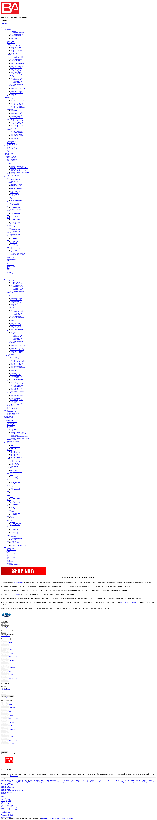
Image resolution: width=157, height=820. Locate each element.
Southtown (99, 780)
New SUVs (10, 65)
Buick (8, 178)
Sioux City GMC (27, 782)
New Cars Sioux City (16, 47)
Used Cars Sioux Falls (16, 110)
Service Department (12, 157)
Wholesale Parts (11, 162)
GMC (8, 190)
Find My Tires (11, 160)
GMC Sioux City (14, 194)
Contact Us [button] (7, 260)
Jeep (8, 201)
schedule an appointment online (128, 602)
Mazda (9, 232)
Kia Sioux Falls (14, 241)
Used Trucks (10, 119)
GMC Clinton (14, 196)
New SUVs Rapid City (16, 71)
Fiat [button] (8, 491)
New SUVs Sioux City (16, 68)
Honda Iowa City (14, 226)
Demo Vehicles (11, 43)
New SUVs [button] (10, 319)
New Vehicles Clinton (16, 38)
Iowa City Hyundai (6, 782)
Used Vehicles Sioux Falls (17, 100)
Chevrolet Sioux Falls (16, 184)
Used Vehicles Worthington (17, 107)
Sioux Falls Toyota (23, 780)
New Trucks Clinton (15, 62)
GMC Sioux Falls (15, 191)
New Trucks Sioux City (16, 57)
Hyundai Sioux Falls (15, 237)
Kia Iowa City (14, 244)
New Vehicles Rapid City (17, 37)
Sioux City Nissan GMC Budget (56, 782)
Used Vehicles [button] (7, 97)
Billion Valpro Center (16, 169)
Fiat (8, 215)
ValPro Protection (11, 173)
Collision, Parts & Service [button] (10, 156)
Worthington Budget (6, 783)
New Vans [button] (10, 330)
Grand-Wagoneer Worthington (18, 254)
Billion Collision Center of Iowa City (20, 172)
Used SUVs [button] (10, 392)
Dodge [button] (9, 479)
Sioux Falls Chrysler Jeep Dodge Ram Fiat (69, 780)
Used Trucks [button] (10, 380)
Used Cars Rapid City (16, 115)
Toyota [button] (9, 500)
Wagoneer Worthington (16, 250)
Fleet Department (11, 259)
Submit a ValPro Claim (13, 175)
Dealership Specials (12, 147)
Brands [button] (6, 176)
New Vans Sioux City (16, 78)
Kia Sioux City (14, 243)
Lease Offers (10, 41)
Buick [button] (8, 444)
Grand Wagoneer (11, 251)
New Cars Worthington (16, 53)
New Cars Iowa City (15, 49)
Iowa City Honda (148, 780)
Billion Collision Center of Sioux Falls (20, 166)
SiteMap (71, 818)
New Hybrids (10, 96)
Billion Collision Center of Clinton (19, 171)
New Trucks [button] (10, 307)
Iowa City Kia (17, 782)
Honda (9, 225)
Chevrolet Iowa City (15, 185)
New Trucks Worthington (17, 63)
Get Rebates (4, 752)
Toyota (9, 221)
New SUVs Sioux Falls (16, 66)
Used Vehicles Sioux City (17, 101)
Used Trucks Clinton (15, 126)
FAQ (8, 269)
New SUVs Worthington (16, 74)
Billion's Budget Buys (13, 144)
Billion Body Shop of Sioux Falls (19, 168)
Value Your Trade (8, 153)
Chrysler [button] (9, 467)
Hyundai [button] (9, 520)
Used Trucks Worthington (17, 128)
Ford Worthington (15, 219)
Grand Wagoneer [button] (11, 541)
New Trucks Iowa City (16, 59)
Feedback (9, 272)
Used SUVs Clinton (15, 137)
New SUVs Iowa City (16, 69)
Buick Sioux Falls (15, 179)
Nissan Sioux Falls (15, 229)
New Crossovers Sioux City (17, 88)
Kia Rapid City (14, 246)
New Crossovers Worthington (18, 94)
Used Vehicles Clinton (16, 106)
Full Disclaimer (14, 776)
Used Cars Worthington (16, 118)
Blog (8, 268)
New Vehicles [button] (7, 29)
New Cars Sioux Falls (16, 46)
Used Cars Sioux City (16, 112)
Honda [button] (9, 505)
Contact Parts (10, 163)
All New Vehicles (11, 31)
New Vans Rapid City (16, 81)
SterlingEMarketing (46, 818)
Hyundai (9, 235)
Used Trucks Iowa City (16, 123)
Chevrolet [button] (9, 450)
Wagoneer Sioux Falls (16, 248)
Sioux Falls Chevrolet (88, 780)
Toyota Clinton (14, 223)
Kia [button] (8, 526)
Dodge (9, 206)
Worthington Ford (112, 782)
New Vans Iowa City (15, 79)
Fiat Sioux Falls (14, 216)
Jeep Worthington (15, 204)
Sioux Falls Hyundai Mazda (37, 780)
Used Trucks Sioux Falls (16, 121)
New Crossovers (11, 85)
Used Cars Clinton (15, 116)
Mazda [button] (9, 516)
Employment (10, 265)
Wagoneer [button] (9, 535)
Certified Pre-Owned (12, 141)
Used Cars (10, 109)
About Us (9, 263)
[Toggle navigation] (1, 27)
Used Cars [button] (10, 369)
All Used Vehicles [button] (12, 357)
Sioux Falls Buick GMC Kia (8, 780)
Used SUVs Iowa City (16, 134)
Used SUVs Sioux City (16, 132)
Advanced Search (5, 628)
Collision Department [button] (12, 429)
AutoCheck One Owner (13, 140)
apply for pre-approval (13, 594)
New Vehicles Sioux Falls (17, 32)
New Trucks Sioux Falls (16, 56)
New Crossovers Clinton (16, 93)
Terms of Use (64, 818)
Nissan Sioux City (15, 231)
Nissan (9, 228)
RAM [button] (8, 485)
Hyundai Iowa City (15, 238)
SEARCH (3, 632)
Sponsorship (10, 271)
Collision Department (12, 165)
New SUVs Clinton (15, 72)
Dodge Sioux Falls (15, 207)
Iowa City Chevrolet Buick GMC (132, 780)
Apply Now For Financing (7, 634)
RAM (8, 210)
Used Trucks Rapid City (16, 125)
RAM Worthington (15, 213)
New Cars (9, 44)
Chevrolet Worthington (16, 188)
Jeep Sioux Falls (14, 203)
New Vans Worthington (16, 84)
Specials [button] (6, 146)
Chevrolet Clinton (15, 187)
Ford (8, 218)
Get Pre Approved (8, 151)
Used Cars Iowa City (15, 113)
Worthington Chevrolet (148, 782)
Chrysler (9, 197)
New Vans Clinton (15, 82)
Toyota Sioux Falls (15, 222)
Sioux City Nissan (71, 782)
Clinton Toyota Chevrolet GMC (86, 782)
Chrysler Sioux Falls (15, 198)
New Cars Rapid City (16, 50)
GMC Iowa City (14, 193)
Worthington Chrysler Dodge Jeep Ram (129, 782)
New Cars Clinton (15, 51)
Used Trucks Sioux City (16, 122)
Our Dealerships (11, 262)
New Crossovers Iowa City (17, 90)
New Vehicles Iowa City (16, 35)
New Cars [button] (9, 295)
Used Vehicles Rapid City (17, 104)
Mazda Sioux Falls (15, 234)
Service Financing (12, 159)
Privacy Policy (11, 266)
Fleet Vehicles (10, 257)
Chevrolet (9, 182)
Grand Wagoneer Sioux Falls (17, 253)
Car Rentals (7, 154)
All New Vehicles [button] (11, 281)
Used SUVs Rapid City (16, 135)
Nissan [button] (9, 510)
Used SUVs (10, 129)
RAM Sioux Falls (15, 212)
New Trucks (10, 54)
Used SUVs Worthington (16, 138)
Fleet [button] (5, 256)
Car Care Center (101, 782)
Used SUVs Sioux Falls (16, 131)
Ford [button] (8, 495)
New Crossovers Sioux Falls (17, 87)
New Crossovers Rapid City (17, 91)
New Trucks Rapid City (16, 60)
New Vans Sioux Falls (16, 76)
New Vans (10, 75)
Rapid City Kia (108, 780)
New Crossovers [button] (11, 342)
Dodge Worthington (15, 209)
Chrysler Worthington (16, 200)
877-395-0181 (4, 23)
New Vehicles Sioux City (17, 34)
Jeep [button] (8, 473)
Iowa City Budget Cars (40, 782)
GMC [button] (8, 458)
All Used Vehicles (12, 98)
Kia (8, 240)
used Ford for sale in (18, 582)
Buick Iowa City (14, 181)
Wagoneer (9, 247)
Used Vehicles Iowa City (16, 103)
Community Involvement (13, 273)
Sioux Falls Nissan (51, 780)
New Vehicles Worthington (17, 40)
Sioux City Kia (118, 780)
